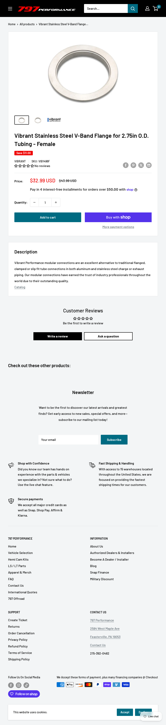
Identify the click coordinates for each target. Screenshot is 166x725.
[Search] (133, 8)
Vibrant (20, 161)
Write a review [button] (57, 336)
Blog (93, 566)
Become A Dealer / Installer (109, 559)
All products (27, 24)
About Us (96, 546)
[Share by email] (149, 165)
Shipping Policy (19, 659)
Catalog (19, 287)
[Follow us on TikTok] (26, 685)
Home (12, 24)
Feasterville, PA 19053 (105, 637)
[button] (24, 166)
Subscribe (114, 439)
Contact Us (16, 585)
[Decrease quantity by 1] (34, 202)
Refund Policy (18, 646)
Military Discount (102, 579)
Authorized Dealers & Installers (112, 553)
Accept (124, 712)
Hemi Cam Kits (18, 559)
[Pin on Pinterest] (133, 165)
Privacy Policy (18, 639)
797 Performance (102, 620)
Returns (14, 626)
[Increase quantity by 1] (56, 202)
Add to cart (48, 217)
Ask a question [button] (108, 336)
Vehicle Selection (20, 553)
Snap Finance (99, 572)
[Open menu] (10, 8)
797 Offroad (16, 598)
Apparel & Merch (19, 572)
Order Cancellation (21, 633)
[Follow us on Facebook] (11, 685)
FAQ (11, 579)
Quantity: (21, 202)
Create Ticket (17, 620)
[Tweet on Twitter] (141, 165)
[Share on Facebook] (126, 165)
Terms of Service (20, 653)
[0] (155, 8)
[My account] (147, 8)
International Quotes (22, 592)
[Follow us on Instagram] (18, 685)
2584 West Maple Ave (105, 628)
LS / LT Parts (17, 566)
